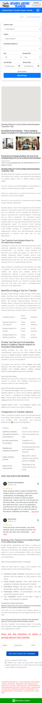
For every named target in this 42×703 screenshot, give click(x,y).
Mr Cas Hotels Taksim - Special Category (29, 681)
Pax (5, 53)
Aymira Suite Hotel (29, 691)
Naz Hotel (12, 685)
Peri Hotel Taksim (6, 689)
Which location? (22, 71)
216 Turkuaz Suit (18, 691)
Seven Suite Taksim (25, 687)
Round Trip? (27, 53)
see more (35, 511)
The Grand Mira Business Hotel (9, 681)
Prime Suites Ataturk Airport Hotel (10, 687)
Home (22, 17)
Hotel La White (19, 683)
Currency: (36, 2)
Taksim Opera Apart (21, 685)
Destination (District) (10, 44)
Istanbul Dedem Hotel (34, 685)
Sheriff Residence (30, 689)
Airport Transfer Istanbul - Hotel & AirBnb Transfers (16, 5)
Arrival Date (8, 62)
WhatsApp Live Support (23, 700)
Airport (6, 34)
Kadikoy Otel (11, 683)
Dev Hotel (4, 683)
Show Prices (22, 75)
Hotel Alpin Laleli (35, 687)
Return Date (27, 62)
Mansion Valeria (28, 683)
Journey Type (8, 24)
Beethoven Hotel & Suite (18, 689)
